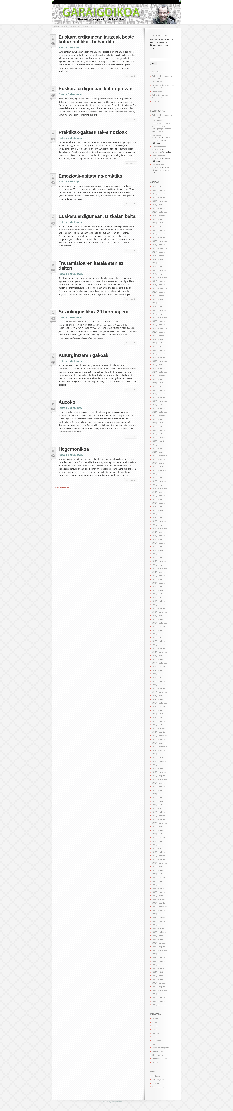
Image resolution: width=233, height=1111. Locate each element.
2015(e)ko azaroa (159, 626)
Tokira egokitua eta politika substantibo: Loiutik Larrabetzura (162, 79)
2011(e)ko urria (158, 797)
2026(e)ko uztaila (158, 186)
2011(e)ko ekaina (158, 812)
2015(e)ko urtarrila (159, 659)
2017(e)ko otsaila (158, 572)
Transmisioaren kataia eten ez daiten (91, 265)
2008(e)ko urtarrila (159, 957)
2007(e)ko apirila (158, 986)
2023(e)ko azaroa (159, 292)
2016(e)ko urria (158, 586)
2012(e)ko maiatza (159, 772)
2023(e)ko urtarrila (159, 325)
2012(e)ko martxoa (159, 779)
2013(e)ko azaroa (159, 706)
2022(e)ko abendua (159, 328)
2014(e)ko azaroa (159, 666)
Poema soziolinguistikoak (161, 1047)
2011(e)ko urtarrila (159, 830)
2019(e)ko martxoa (159, 488)
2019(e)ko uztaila (158, 474)
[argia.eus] (53, 2)
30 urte (155, 1018)
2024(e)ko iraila (158, 259)
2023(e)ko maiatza (159, 310)
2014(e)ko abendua (159, 663)
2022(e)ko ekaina (158, 350)
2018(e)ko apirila (158, 525)
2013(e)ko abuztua (159, 717)
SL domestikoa (157, 1055)
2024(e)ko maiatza (159, 270)
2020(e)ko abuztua (159, 426)
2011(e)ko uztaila (158, 808)
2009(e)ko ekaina (158, 896)
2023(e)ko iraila (158, 299)
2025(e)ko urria (158, 219)
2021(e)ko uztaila (158, 386)
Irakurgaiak (156, 1040)
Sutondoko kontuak (159, 1058)
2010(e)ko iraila (158, 845)
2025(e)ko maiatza (159, 234)
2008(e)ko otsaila (158, 954)
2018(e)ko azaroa (159, 503)
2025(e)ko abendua (159, 212)
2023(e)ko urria (158, 295)
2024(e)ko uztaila (158, 263)
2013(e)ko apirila (158, 732)
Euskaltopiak (157, 91)
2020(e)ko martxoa (159, 445)
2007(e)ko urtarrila (159, 997)
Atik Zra (155, 1026)
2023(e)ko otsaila (158, 321)
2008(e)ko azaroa (159, 921)
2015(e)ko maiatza (159, 645)
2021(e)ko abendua (159, 372)
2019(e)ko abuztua (159, 470)
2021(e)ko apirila (158, 397)
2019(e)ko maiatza (159, 481)
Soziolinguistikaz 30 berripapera (93, 311)
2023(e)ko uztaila (158, 303)
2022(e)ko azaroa (159, 332)
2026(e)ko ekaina (158, 190)
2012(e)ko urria (158, 754)
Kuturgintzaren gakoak (83, 355)
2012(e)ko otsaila (158, 783)
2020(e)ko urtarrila (159, 452)
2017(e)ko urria (158, 546)
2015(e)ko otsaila (158, 656)
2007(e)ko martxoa (159, 990)
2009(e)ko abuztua (159, 888)
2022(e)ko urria (158, 335)
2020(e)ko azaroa (159, 415)
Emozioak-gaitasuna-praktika (90, 176)
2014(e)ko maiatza (159, 685)
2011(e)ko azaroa (159, 794)
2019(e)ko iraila (158, 466)
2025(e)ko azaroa (159, 215)
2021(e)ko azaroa (159, 375)
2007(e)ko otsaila (158, 994)
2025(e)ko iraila (158, 223)
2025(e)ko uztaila (158, 226)
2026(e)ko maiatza (159, 194)
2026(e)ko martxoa (159, 201)
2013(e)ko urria (158, 710)
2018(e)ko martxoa (159, 528)
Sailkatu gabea (75, 47)
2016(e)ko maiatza (159, 605)
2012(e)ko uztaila (158, 765)
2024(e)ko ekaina (158, 266)
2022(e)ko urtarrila (159, 368)
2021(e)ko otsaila (158, 405)
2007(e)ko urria (158, 968)
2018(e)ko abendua (159, 499)
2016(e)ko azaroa (159, 583)
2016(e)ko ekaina (158, 601)
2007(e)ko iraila (158, 972)
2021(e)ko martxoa (159, 401)
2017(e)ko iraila (158, 550)
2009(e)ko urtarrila (159, 914)
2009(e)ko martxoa (159, 906)
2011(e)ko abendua (159, 790)
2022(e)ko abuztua (159, 343)
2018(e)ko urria (158, 506)
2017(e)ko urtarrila (159, 575)
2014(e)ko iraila (158, 674)
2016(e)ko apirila (158, 608)
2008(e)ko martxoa (159, 950)
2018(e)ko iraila (158, 510)
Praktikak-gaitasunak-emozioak (93, 132)
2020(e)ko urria (158, 419)
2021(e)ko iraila (158, 383)
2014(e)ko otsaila (158, 696)
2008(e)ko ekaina (158, 939)
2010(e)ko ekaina (158, 852)
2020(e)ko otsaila (158, 448)
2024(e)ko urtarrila (159, 285)
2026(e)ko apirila (158, 197)
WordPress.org (158, 1087)
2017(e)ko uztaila (158, 554)
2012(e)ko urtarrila (159, 786)
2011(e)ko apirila (158, 819)
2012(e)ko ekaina (158, 768)
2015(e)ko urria (158, 630)
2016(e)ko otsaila (158, 615)
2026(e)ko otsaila (158, 205)
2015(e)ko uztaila (158, 637)
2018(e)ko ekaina (158, 517)
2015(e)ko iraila (158, 634)
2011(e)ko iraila (158, 801)
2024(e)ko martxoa (159, 277)
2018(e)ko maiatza (159, 521)
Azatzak (155, 1029)
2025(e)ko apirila (158, 237)
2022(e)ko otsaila (158, 365)
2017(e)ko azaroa (159, 543)
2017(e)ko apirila (158, 565)
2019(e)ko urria (158, 463)
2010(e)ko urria (158, 841)
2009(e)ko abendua (159, 874)
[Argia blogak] (180, 2)
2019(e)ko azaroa (159, 459)
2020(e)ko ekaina (158, 434)
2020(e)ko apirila (158, 441)
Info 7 (154, 1037)
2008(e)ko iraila (158, 928)
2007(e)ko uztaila (158, 976)
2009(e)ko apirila (158, 903)
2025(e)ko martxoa (159, 241)
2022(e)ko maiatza (159, 354)
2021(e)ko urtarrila (159, 408)
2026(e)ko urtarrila (159, 208)
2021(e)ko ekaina (158, 390)
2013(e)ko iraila (158, 714)
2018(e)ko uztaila (158, 514)
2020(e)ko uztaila (158, 430)
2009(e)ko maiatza (159, 899)
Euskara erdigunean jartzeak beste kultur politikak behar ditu (96, 39)
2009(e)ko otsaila (158, 910)
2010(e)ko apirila (158, 859)
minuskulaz (169, 158)
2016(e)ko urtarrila (159, 619)
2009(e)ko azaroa (159, 877)
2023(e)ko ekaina (158, 306)
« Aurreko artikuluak (61, 488)
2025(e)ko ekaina (158, 230)
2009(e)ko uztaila (158, 892)
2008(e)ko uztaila (158, 936)
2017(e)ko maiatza (159, 561)
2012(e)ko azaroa (159, 750)
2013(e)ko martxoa (159, 736)
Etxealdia (155, 1033)
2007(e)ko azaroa (159, 965)
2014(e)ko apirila (158, 688)
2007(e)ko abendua (159, 961)
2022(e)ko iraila (158, 339)
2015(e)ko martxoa (159, 652)
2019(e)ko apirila (158, 485)
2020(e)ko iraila (158, 423)
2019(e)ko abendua (159, 455)
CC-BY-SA (128, 1101)
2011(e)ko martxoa (159, 823)
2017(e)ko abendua (159, 539)
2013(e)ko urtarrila (159, 743)
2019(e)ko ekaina (158, 477)
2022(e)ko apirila (158, 357)
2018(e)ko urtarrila (159, 535)
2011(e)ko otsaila (158, 826)
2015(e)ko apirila (158, 648)
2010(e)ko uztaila (158, 848)
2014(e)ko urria (158, 670)
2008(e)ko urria (158, 925)
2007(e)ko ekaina (158, 979)
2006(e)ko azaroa (159, 1005)
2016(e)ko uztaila (158, 597)
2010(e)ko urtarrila (159, 870)
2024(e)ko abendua (159, 248)
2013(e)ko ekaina (158, 725)
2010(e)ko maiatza (159, 856)
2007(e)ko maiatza (159, 983)
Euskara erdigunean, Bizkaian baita (97, 216)
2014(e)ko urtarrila (159, 699)
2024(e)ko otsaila (158, 281)
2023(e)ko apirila (158, 314)
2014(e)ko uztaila (158, 677)
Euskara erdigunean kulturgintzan (95, 88)
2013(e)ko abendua (159, 703)
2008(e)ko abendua (159, 917)
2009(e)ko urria (158, 881)
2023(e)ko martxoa (159, 317)
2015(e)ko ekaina (158, 641)
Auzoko (67, 402)
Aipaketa (155, 101)
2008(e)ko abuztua (159, 932)
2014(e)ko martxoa (159, 692)
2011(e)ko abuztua (159, 805)
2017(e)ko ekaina (158, 557)
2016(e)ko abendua (159, 579)
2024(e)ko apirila (158, 274)
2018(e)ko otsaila (158, 532)
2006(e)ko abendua (159, 1001)
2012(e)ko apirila (158, 776)
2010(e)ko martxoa (159, 863)
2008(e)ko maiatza (159, 943)
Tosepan (155, 1062)
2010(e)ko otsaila (158, 866)
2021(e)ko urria (158, 379)
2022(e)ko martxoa (159, 361)
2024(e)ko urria (158, 255)
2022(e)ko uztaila (158, 346)
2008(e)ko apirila (158, 946)
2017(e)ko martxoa (159, 568)
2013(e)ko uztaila (158, 721)
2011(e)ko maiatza (159, 816)
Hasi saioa (156, 1076)
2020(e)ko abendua (159, 412)
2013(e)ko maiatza (159, 728)
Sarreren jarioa (158, 1079)
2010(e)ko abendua (159, 834)
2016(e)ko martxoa (159, 612)
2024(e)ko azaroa (159, 252)
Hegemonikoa (74, 449)
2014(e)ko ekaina (158, 681)
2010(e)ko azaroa (159, 837)
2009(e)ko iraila (158, 885)
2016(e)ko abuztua (159, 594)
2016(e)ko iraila (158, 590)
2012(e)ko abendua (159, 746)
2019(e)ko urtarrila (159, 495)
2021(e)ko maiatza (159, 394)
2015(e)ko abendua (159, 623)
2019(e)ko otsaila (158, 492)
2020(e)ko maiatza (159, 437)
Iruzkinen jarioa (158, 1083)
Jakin (154, 1044)
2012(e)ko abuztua (159, 761)
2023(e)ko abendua (159, 288)
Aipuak (154, 1022)
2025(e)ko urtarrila (159, 245)
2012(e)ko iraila (158, 757)
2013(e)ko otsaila (158, 739)
